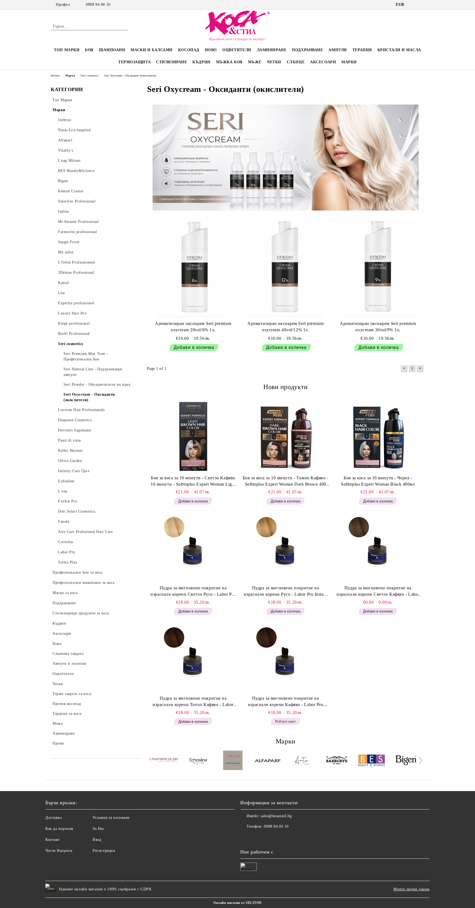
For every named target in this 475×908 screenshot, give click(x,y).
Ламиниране (272, 50)
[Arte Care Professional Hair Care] (302, 761)
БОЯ (89, 50)
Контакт (52, 840)
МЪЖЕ (254, 62)
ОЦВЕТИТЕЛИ (236, 50)
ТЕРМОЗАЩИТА (134, 62)
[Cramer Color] (164, 761)
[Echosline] (198, 761)
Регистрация (104, 851)
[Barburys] (337, 761)
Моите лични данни (411, 889)
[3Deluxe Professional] (233, 761)
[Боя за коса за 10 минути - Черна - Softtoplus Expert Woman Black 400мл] (378, 436)
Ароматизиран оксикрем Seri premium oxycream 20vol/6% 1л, (193, 326)
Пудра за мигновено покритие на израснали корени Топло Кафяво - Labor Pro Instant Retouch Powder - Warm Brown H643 (193, 702)
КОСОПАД (188, 50)
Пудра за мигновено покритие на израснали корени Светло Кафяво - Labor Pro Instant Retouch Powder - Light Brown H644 (377, 592)
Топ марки (66, 50)
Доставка (53, 818)
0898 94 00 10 (98, 4)
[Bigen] (406, 761)
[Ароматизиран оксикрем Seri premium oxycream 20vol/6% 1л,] (193, 268)
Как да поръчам (59, 829)
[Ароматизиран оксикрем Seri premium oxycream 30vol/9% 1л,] (378, 268)
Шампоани (112, 50)
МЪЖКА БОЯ (229, 62)
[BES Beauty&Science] (371, 761)
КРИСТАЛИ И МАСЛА (399, 50)
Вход (97, 840)
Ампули (337, 50)
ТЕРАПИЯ (362, 50)
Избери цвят (285, 721)
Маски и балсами (151, 50)
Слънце (296, 62)
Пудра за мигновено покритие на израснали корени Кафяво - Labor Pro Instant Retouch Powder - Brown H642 (285, 702)
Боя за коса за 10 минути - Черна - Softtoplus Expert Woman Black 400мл (378, 480)
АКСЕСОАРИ (323, 62)
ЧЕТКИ (274, 62)
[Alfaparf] (267, 761)
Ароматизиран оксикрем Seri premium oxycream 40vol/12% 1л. (285, 326)
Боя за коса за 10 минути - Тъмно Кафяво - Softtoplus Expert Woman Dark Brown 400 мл (285, 481)
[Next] (419, 760)
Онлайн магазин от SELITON (237, 903)
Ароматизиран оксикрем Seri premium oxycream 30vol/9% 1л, (378, 326)
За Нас (98, 829)
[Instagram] (421, 5)
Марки (349, 62)
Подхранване (307, 50)
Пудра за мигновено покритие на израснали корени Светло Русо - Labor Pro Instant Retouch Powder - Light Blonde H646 (193, 592)
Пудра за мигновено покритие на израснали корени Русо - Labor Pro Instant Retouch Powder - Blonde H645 (285, 592)
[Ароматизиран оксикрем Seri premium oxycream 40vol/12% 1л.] (285, 268)
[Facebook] (413, 5)
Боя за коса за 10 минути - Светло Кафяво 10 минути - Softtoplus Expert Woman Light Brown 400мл (193, 481)
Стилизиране (171, 62)
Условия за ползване (111, 818)
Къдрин (201, 62)
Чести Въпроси (58, 851)
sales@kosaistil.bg (276, 816)
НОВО (211, 50)
